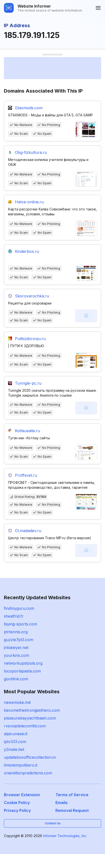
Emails (61, 802)
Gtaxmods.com (28, 107)
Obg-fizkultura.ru (31, 152)
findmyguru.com (19, 608)
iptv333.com (15, 741)
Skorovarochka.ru (32, 295)
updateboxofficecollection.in (30, 757)
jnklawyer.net (16, 647)
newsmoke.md (17, 702)
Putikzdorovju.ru (30, 338)
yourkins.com (16, 655)
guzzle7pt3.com (18, 639)
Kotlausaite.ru (27, 430)
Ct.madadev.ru (28, 530)
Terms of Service (71, 794)
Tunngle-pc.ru (28, 383)
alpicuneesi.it (15, 733)
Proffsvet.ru (26, 475)
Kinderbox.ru (27, 251)
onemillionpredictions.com (28, 772)
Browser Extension (22, 794)
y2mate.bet (14, 749)
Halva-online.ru (29, 201)
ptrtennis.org (16, 631)
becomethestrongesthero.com (32, 710)
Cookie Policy (17, 802)
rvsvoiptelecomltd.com (25, 725)
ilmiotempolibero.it (20, 765)
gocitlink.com (16, 678)
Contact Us (53, 823)
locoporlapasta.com (22, 671)
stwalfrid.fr (14, 616)
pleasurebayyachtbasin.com (30, 718)
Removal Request (72, 810)
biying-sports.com (20, 624)
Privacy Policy (17, 810)
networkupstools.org (23, 663)
